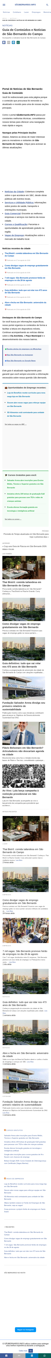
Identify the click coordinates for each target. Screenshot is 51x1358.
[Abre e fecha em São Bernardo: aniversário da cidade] (26, 1032)
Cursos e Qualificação (16, 224)
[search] (47, 4)
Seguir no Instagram (25, 1330)
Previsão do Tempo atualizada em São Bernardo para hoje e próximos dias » (26, 535)
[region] (25, 171)
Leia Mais (19, 860)
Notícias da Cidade (14, 191)
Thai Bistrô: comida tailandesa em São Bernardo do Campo (26, 254)
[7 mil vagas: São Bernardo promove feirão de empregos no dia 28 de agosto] (26, 930)
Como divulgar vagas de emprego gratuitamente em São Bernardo (26, 267)
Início (4, 18)
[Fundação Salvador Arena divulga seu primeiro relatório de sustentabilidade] (23, 688)
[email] (19, 1355)
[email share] (8, 42)
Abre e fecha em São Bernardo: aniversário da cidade (25, 304)
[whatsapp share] (18, 42)
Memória (47, 12)
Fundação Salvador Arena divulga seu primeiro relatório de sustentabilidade (23, 706)
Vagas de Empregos (15, 1179)
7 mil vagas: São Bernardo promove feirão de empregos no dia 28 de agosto (25, 279)
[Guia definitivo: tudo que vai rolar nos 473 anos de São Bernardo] (23, 648)
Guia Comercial (12, 213)
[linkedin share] (13, 42)
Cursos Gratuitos (14, 1130)
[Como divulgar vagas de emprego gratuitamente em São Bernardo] (23, 609)
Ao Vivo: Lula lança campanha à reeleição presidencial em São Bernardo (20, 794)
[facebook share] (3, 42)
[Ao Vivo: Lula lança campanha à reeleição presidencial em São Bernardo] (23, 776)
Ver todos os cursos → (13, 519)
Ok (31, 1351)
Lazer (26, 12)
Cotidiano (17, 12)
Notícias (6, 12)
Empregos (36, 12)
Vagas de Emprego (14, 235)
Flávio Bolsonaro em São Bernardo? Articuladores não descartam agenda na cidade (23, 751)
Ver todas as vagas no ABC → (16, 424)
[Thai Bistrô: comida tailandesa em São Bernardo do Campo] (23, 567)
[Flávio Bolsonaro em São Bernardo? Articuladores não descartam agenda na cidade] (23, 733)
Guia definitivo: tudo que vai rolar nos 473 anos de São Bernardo (26, 291)
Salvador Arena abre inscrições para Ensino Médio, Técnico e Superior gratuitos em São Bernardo (25, 484)
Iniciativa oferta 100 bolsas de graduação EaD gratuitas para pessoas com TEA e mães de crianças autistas (26, 497)
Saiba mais (23, 1351)
